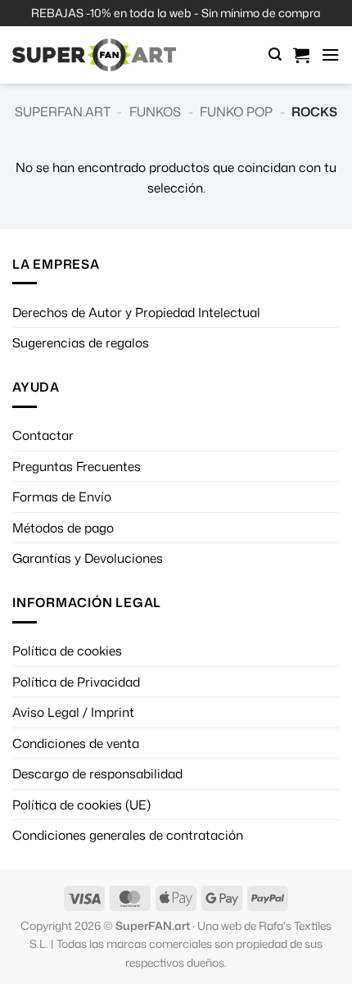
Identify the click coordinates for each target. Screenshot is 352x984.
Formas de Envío (61, 496)
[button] (275, 54)
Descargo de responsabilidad (97, 773)
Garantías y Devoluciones (87, 558)
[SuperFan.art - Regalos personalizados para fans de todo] (94, 55)
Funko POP (236, 111)
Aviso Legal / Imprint (73, 712)
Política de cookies (67, 651)
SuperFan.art (63, 111)
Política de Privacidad (76, 682)
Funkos (155, 111)
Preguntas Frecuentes (76, 466)
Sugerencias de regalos (80, 342)
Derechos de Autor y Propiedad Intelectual (136, 312)
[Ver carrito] (301, 55)
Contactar (43, 435)
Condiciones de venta (75, 743)
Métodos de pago (63, 528)
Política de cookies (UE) (81, 805)
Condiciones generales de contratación (127, 835)
